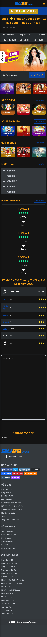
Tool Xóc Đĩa (6, 607)
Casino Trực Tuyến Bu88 (11, 535)
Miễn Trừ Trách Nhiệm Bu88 (12, 506)
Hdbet (5, 315)
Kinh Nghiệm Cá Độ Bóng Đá (12, 580)
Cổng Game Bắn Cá (9, 563)
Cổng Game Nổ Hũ (8, 567)
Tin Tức (4, 516)
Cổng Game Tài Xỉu (8, 570)
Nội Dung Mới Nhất (23, 432)
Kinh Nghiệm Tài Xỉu (9, 587)
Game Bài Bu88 (7, 541)
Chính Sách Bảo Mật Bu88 (11, 509)
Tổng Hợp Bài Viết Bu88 (10, 520)
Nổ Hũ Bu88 (6, 538)
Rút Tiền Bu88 (6, 499)
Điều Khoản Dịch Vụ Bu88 (11, 503)
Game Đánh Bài (7, 577)
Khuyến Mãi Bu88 (8, 513)
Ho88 (5, 329)
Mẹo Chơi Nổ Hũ (7, 593)
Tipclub (6, 322)
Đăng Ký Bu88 (7, 493)
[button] (2, 57)
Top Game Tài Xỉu (8, 610)
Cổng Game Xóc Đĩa (9, 573)
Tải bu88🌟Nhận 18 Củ (23, 11)
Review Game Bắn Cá (9, 600)
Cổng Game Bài (7, 560)
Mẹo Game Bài (7, 597)
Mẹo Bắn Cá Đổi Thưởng (10, 590)
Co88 (5, 299)
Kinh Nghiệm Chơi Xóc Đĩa (11, 583)
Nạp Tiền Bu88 (7, 496)
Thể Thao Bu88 (7, 531)
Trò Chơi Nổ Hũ (7, 614)
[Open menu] (43, 3)
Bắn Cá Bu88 (6, 545)
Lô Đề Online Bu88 (8, 548)
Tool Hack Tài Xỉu (8, 604)
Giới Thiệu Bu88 (7, 489)
